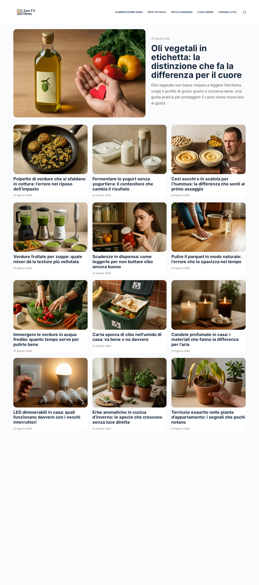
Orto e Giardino (181, 12)
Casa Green (205, 12)
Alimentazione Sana (129, 12)
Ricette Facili (157, 12)
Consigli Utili (227, 12)
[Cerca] (244, 12)
